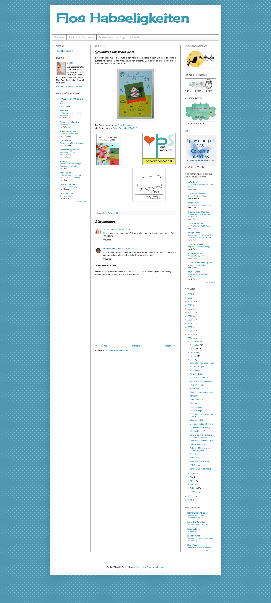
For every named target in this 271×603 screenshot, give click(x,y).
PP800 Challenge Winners (198, 196)
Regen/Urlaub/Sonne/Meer (201, 392)
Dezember (194, 341)
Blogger (160, 567)
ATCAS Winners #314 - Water (199, 226)
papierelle (64, 111)
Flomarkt (134, 37)
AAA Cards (193, 182)
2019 (190, 320)
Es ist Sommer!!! (196, 407)
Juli (192, 360)
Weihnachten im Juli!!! (199, 431)
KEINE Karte (195, 465)
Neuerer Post (101, 346)
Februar (193, 488)
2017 (190, 327)
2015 (190, 335)
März (192, 484)
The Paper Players (196, 194)
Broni (105, 229)
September (195, 352)
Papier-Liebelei (66, 173)
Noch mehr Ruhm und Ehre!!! (202, 441)
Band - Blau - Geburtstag (200, 469)
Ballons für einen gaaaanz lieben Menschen (201, 436)
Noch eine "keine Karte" (200, 461)
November (194, 345)
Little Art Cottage (67, 184)
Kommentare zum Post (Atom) (118, 350)
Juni (192, 473)
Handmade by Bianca (69, 150)
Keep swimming (66, 196)
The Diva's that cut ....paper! (200, 263)
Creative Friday (195, 253)
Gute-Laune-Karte (197, 400)
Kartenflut (194, 396)
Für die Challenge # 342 (69, 134)
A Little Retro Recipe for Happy (200, 205)
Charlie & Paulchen (196, 522)
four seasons (194, 272)
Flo (71, 63)
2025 (190, 298)
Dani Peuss (193, 545)
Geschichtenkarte (197, 444)
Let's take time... (67, 193)
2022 (190, 309)
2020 (190, 316)
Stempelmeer (194, 529)
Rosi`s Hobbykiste (68, 131)
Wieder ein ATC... (66, 124)
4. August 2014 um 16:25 (119, 229)
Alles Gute (194, 454)
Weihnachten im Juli (198, 370)
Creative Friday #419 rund (198, 256)
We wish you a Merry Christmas (72, 143)
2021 (190, 312)
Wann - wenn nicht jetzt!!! (200, 389)
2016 (190, 331)
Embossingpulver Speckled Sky (200, 525)
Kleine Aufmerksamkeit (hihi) (202, 381)
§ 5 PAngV (192, 531)
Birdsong (63, 104)
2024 (190, 301)
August (193, 356)
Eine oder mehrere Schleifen (202, 424)
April (192, 481)
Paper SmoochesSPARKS (125, 128)
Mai (192, 477)
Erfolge (121, 37)
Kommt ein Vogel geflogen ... (202, 428)
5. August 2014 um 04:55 (126, 248)
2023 (190, 305)
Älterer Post (170, 346)
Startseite (59, 37)
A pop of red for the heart (197, 265)
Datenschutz (106, 37)
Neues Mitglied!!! (197, 458)
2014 (190, 338)
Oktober (193, 349)
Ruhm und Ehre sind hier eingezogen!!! (200, 449)
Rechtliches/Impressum (81, 37)
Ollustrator (141, 567)
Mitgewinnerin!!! (196, 420)
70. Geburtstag (196, 374)
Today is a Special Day (68, 187)
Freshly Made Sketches (198, 212)
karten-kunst (194, 536)
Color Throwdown (125, 125)
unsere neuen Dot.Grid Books (199, 547)
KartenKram (65, 141)
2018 (190, 324)
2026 (190, 294)
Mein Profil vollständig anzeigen (70, 86)
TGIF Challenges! (196, 244)
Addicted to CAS (195, 223)
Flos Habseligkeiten (122, 17)
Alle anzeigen (81, 202)
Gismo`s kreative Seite (70, 122)
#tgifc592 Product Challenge (199, 247)
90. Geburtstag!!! (197, 367)
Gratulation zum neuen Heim (202, 363)
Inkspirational (194, 233)
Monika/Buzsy (109, 248)
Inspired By (193, 203)
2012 (190, 500)
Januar (193, 492)
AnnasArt (64, 161)
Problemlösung (196, 385)
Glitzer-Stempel (196, 411)
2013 (190, 496)
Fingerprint (194, 403)
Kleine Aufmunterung (199, 377)
